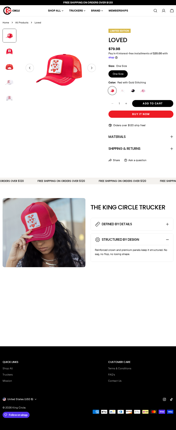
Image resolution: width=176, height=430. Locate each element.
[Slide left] (30, 68)
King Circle (18, 407)
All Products (21, 22)
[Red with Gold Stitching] (112, 90)
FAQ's (111, 374)
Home (6, 22)
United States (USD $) (20, 399)
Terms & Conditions (119, 368)
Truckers (8, 374)
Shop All (8, 368)
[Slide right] (91, 68)
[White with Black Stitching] (122, 90)
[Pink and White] (143, 90)
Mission (7, 380)
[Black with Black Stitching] (133, 90)
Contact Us (115, 380)
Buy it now (141, 114)
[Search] (155, 10)
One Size (118, 73)
